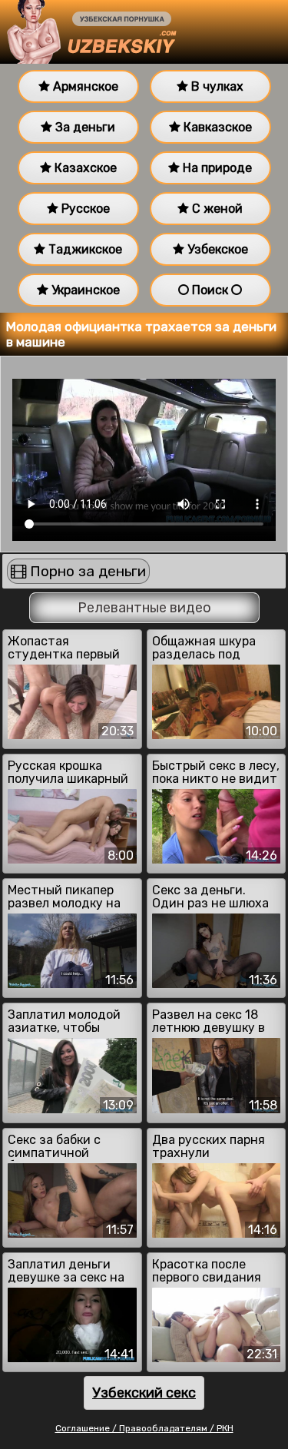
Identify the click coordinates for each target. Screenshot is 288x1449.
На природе (216, 168)
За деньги (83, 127)
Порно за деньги (86, 571)
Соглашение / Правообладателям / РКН (144, 1428)
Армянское (84, 86)
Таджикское (83, 249)
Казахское (84, 168)
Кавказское (216, 127)
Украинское (84, 290)
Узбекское (216, 249)
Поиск (210, 290)
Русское (84, 208)
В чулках (215, 86)
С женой (216, 208)
